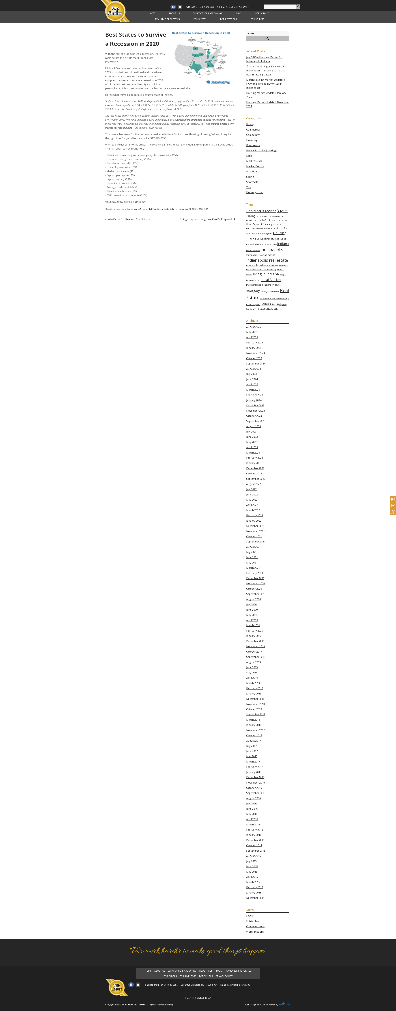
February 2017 (254, 767)
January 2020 (253, 636)
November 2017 (255, 730)
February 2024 (254, 395)
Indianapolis (271, 250)
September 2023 (255, 421)
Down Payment (254, 224)
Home (152, 13)
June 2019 (252, 667)
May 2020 (251, 615)
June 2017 (252, 751)
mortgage (253, 291)
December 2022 (255, 468)
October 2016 (254, 788)
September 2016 (255, 793)
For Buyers (200, 19)
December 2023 (255, 405)
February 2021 (254, 573)
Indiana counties (253, 251)
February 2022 (254, 515)
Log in (250, 916)
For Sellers (257, 19)
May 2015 (251, 871)
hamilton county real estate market (260, 228)
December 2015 (255, 840)
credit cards (258, 220)
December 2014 (255, 898)
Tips (248, 187)
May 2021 (251, 562)
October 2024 (254, 358)
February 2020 (254, 630)
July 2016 (251, 803)
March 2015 (253, 882)
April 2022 (252, 505)
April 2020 (252, 620)
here (141, 148)
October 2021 (254, 536)
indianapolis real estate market (262, 265)
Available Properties (167, 19)
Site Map (169, 1004)
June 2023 (252, 437)
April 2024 (252, 384)
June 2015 (252, 866)
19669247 (203, 209)
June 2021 (252, 557)
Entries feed (253, 921)
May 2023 (251, 442)
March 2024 (253, 389)
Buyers (282, 210)
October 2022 (254, 473)
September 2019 (255, 657)
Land (249, 155)
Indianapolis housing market (260, 254)
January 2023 (253, 463)
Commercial (253, 129)
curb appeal (283, 220)
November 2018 (255, 704)
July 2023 (251, 431)
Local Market (271, 279)
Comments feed (255, 926)
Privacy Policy (224, 976)
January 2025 (253, 347)
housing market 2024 (268, 238)
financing (267, 224)
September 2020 (255, 594)
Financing (251, 140)
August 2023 (253, 426)
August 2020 (253, 599)
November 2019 (255, 646)
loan (258, 280)
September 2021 (255, 541)
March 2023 (253, 452)
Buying (130, 209)
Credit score (270, 220)
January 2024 (253, 400)
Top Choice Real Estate (264, 309)
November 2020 (255, 583)
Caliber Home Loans (264, 216)
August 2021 (253, 546)
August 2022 (253, 484)
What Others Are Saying (207, 13)
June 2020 (252, 609)
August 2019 (253, 662)
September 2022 (255, 478)
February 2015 (254, 887)
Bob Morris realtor (261, 210)
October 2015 (254, 845)
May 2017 (251, 756)
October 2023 (254, 416)
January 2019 (253, 693)
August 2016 (253, 798)
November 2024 (255, 353)
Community (253, 135)
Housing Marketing (269, 244)
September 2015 (255, 850)
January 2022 (253, 520)
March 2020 (253, 625)
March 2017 (253, 761)
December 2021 (255, 526)
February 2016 (254, 829)
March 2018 (253, 719)
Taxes (252, 309)
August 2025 (253, 327)
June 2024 (252, 379)
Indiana (283, 244)
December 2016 (255, 777)
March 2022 (253, 510)
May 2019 (251, 672)
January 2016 (253, 835)
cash (275, 216)
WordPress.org (255, 931)
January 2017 (253, 772)
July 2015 (251, 861)
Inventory (272, 269)
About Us (174, 13)
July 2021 (251, 552)
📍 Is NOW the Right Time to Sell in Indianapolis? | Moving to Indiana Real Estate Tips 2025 (266, 70)
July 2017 (251, 746)
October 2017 (254, 735)
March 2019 (253, 683)
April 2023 (252, 447)
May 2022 (251, 499)
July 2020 (251, 604)
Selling (172, 209)
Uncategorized (254, 192)
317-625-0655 (208, 7)
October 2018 (254, 709)
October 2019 (254, 651)
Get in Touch (262, 13)
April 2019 (252, 677)
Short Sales (252, 182)
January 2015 (253, 892)
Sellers (265, 304)
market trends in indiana (258, 284)
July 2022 (251, 489)
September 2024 (255, 363)
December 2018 (255, 698)
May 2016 (251, 814)
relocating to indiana (269, 298)
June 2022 (252, 494)
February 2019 (254, 688)
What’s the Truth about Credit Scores (129, 219)
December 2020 (255, 578)
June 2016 (252, 808)
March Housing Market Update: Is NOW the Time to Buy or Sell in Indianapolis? (266, 84)
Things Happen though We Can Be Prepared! (206, 219)
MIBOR (276, 284)
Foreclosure (253, 145)
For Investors (228, 19)
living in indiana (266, 274)
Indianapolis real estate (267, 260)
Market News (139, 209)
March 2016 (253, 824)
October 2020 (254, 588)
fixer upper (277, 224)
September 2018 (255, 714)
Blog (238, 13)
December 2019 (255, 641)
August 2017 (253, 740)
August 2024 (253, 369)
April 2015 (252, 876)
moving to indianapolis (270, 291)
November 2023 (255, 410)
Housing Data (266, 233)
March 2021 (253, 568)
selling (276, 304)
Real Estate (164, 209)
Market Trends (152, 209)
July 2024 (251, 374)
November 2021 (255, 531)
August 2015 (253, 856)
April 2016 (252, 819)
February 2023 (254, 457)
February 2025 (254, 342)
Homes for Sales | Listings (261, 150)
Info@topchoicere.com (238, 984)
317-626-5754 (243, 7)
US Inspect (278, 309)
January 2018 (253, 725)
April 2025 (252, 337)
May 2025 (251, 332)
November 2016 (255, 782)
